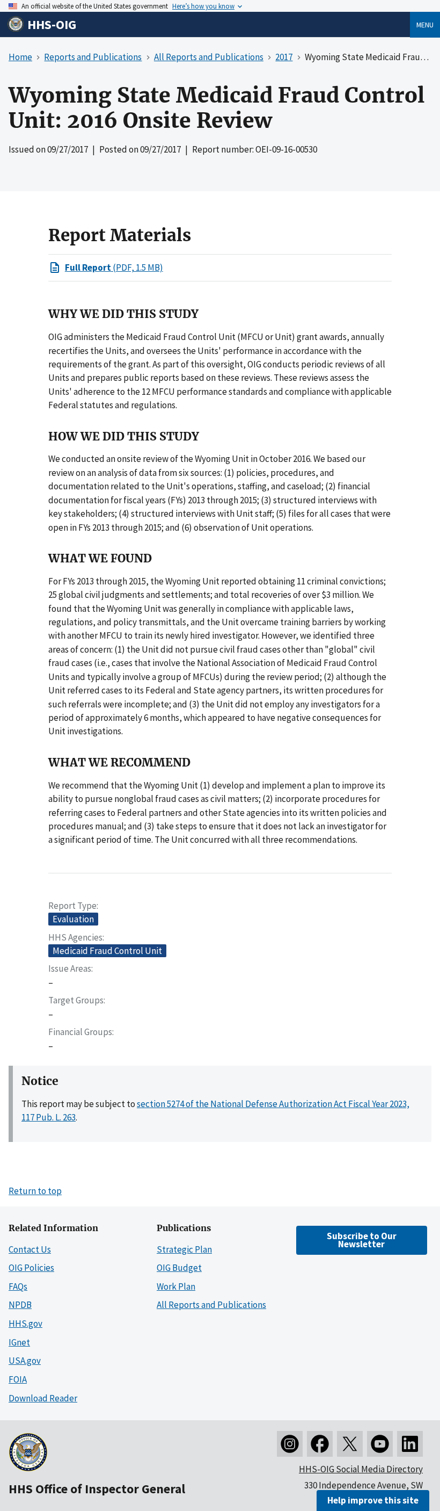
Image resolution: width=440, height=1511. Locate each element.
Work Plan (176, 1286)
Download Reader (43, 1398)
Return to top (35, 1191)
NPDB (20, 1305)
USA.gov (25, 1361)
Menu (425, 25)
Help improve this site (373, 1500)
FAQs (18, 1286)
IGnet (19, 1342)
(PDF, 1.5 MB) (114, 267)
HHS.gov (25, 1323)
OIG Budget (179, 1268)
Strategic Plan (184, 1249)
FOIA (18, 1379)
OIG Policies (31, 1268)
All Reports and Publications (211, 1305)
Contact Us (30, 1249)
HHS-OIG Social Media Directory (361, 1469)
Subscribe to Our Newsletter (362, 1240)
